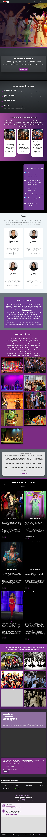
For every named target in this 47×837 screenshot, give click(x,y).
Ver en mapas (27, 310)
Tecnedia (38, 834)
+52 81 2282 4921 (10, 806)
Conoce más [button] (23, 69)
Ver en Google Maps (11, 814)
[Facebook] (3, 537)
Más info (6, 771)
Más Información (24, 473)
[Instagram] (5, 537)
